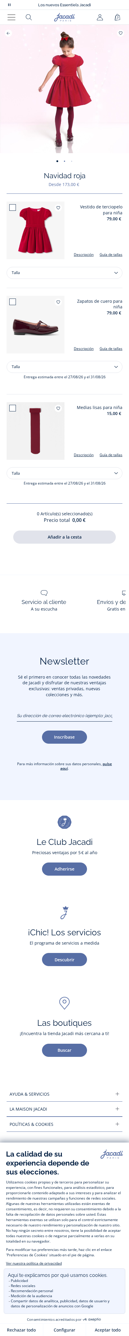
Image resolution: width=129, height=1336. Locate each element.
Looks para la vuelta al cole (64, 5)
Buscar (64, 1050)
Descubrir (64, 960)
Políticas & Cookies (31, 1124)
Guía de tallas (111, 254)
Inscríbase (64, 737)
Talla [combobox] (16, 272)
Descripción (84, 254)
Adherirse (64, 869)
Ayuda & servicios (30, 1094)
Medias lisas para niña (99, 407)
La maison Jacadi (28, 1109)
